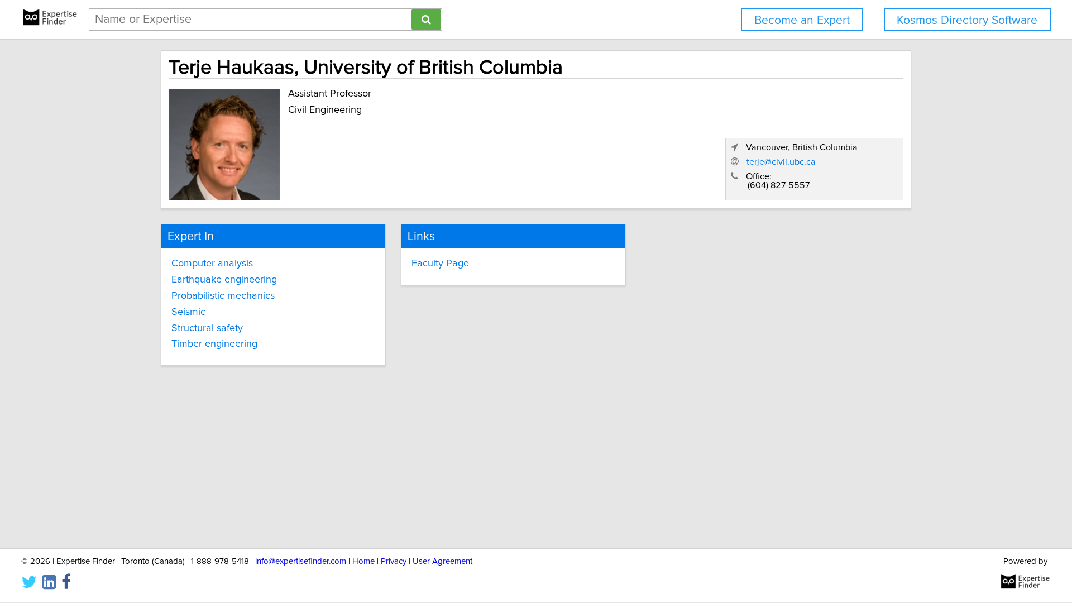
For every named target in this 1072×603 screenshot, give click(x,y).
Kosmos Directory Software (967, 20)
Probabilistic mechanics (223, 296)
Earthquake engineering (224, 280)
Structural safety (207, 328)
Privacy (393, 561)
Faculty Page (440, 264)
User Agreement (442, 561)
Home (363, 561)
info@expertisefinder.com (300, 561)
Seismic (188, 312)
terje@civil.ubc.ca (781, 161)
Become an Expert (802, 20)
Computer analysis (212, 264)
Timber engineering (214, 344)
